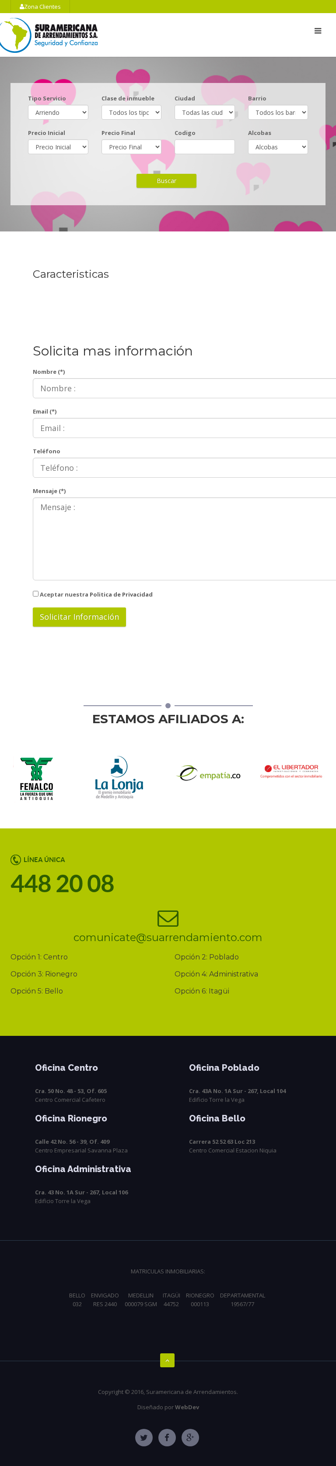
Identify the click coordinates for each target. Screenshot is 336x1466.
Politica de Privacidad (120, 594)
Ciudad (185, 98)
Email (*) (44, 411)
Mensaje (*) (49, 491)
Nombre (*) (49, 372)
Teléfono (46, 451)
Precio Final (118, 133)
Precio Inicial (46, 133)
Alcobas (259, 133)
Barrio (257, 98)
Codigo (185, 133)
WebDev (187, 1407)
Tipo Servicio (47, 98)
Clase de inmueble (128, 98)
